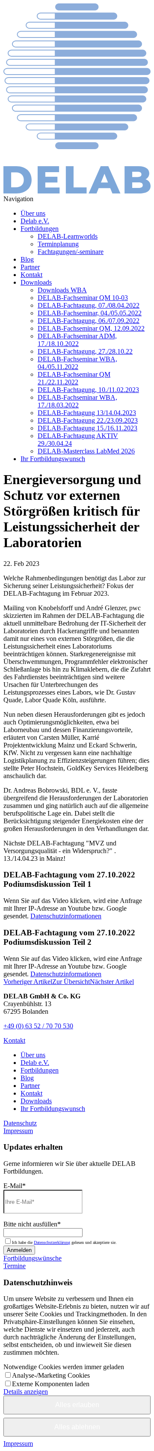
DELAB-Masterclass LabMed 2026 (86, 451)
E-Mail (14, 1185)
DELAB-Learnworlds (68, 236)
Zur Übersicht (71, 981)
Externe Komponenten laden (50, 1384)
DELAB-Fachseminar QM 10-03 (83, 297)
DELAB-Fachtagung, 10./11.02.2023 (88, 389)
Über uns (33, 213)
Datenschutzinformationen (65, 916)
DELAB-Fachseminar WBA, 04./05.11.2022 (77, 362)
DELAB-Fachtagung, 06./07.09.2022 (88, 320)
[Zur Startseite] (77, 191)
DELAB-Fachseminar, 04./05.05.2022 (90, 313)
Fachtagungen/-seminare (71, 251)
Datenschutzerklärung (52, 1242)
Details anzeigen (25, 1391)
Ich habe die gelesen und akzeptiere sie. (64, 1242)
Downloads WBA (62, 290)
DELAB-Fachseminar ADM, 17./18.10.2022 (77, 339)
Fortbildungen (40, 228)
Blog (27, 259)
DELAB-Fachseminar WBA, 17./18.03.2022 (77, 401)
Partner (30, 267)
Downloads (36, 282)
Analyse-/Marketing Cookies (51, 1375)
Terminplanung (58, 244)
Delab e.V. (35, 221)
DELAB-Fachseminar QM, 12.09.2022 (91, 328)
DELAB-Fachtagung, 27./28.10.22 (85, 351)
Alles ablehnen (77, 1427)
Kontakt (31, 274)
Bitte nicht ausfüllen (32, 1224)
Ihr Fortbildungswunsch (53, 458)
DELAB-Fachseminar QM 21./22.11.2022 (74, 378)
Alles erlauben (77, 1404)
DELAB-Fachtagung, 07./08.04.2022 (88, 305)
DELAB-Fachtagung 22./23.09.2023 (88, 420)
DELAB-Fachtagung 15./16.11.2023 (87, 428)
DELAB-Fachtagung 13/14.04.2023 (87, 412)
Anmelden (19, 1250)
